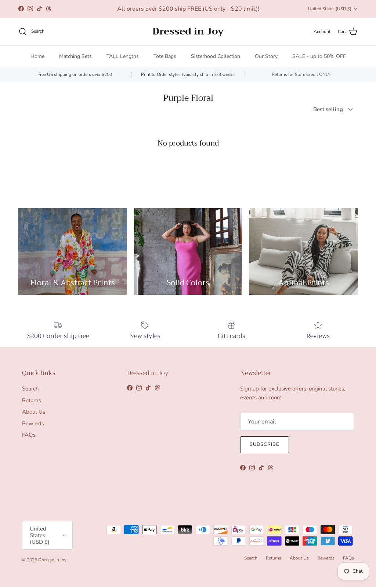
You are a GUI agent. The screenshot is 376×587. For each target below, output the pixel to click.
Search (30, 388)
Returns (31, 400)
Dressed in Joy (52, 560)
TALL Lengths (122, 56)
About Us (33, 411)
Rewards (33, 423)
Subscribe (264, 444)
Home (37, 56)
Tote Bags (164, 56)
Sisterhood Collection (215, 56)
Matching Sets (75, 56)
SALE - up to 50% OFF (319, 56)
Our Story (266, 56)
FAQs (29, 435)
